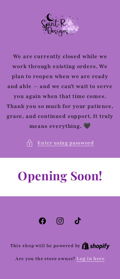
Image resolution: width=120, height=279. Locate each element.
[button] (60, 143)
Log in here (90, 258)
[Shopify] (96, 245)
